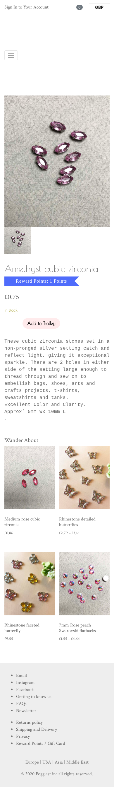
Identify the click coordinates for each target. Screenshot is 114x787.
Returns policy (29, 722)
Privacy (23, 736)
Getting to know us (33, 697)
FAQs (21, 704)
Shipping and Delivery (36, 729)
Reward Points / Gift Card (40, 743)
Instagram (25, 683)
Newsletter (26, 711)
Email (21, 675)
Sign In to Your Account (26, 7)
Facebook (25, 690)
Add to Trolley (41, 323)
